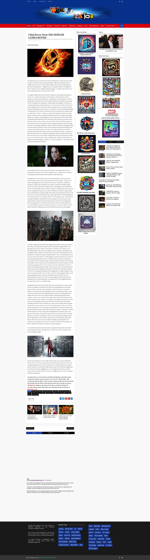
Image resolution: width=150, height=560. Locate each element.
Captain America (64, 545)
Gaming (79, 26)
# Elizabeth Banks (47, 391)
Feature (61, 529)
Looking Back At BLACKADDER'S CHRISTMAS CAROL (32, 417)
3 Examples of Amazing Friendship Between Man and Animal (109, 180)
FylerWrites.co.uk (32, 389)
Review (61, 532)
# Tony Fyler (35, 394)
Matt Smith (101, 539)
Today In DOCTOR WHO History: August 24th (113, 161)
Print (86, 26)
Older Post (70, 428)
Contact (50, 1)
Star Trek (67, 535)
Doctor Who (110, 26)
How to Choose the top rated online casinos (114, 167)
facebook (50, 433)
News (102, 26)
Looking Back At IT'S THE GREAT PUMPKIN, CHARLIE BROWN (65, 417)
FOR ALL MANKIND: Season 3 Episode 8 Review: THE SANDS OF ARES (114, 175)
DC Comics (106, 532)
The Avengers (93, 548)
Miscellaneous (94, 26)
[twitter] (122, 1)
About (35, 1)
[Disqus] (50, 455)
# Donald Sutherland (37, 391)
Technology (92, 545)
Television (72, 26)
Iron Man (109, 545)
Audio (109, 542)
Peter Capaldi (75, 532)
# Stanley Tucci (49, 393)
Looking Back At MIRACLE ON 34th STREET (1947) (50, 416)
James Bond (92, 539)
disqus (34, 433)
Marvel (91, 532)
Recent (110, 142)
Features (57, 26)
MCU (104, 542)
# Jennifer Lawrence (64, 391)
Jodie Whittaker (75, 538)
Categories (40, 26)
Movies (64, 26)
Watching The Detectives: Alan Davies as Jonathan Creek (110, 50)
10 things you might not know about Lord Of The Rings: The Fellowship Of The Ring (110, 148)
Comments (42, 1)
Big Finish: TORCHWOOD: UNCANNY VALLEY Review (114, 185)
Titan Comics (104, 529)
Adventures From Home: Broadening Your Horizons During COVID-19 (114, 155)
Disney (61, 538)
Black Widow (74, 545)
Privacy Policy (51, 557)
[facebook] (119, 1)
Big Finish (97, 526)
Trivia (97, 529)
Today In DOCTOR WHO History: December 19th (113, 204)
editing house (31, 385)
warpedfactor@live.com (34, 542)
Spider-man (72, 541)
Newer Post (30, 428)
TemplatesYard (43, 557)
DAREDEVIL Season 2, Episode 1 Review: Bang (113, 192)
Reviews (49, 26)
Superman (101, 545)
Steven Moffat (98, 535)
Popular (102, 142)
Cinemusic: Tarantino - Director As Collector (113, 198)
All (34, 26)
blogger (66, 433)
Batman (67, 538)
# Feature (55, 391)
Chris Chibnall (63, 541)
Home (29, 1)
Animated (92, 542)
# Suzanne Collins (59, 393)
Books (60, 535)
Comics (67, 532)
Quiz (81, 545)
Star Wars (98, 532)
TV (75, 529)
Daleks (108, 539)
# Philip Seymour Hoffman (38, 393)
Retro (106, 535)
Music (91, 535)
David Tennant (76, 535)
